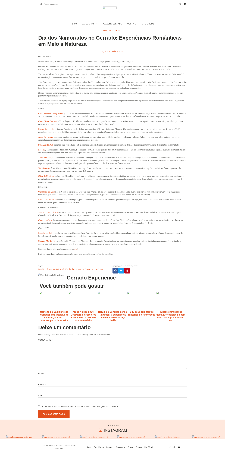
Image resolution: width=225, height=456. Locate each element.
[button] (115, 270)
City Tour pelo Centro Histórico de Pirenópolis (141, 313)
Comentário (45, 340)
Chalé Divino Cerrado (47, 121)
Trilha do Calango (45, 157)
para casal (95, 269)
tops (101, 269)
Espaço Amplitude (46, 129)
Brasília (41, 269)
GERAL (118, 30)
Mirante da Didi (45, 233)
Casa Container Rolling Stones (50, 113)
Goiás (87, 269)
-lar (43, 149)
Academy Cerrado (112, 24)
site (75, 248)
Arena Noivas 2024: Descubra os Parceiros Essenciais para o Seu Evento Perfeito (83, 316)
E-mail (42, 384)
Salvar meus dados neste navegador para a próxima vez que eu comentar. (80, 407)
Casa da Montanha (46, 241)
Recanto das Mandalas (47, 199)
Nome (41, 373)
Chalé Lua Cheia (45, 220)
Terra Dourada (44, 168)
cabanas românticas (53, 269)
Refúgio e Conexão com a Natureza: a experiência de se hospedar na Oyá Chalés (112, 316)
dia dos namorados (76, 269)
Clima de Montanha (46, 176)
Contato (132, 24)
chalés (65, 269)
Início (74, 24)
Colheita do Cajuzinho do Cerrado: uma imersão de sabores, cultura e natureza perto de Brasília (54, 316)
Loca (40, 149)
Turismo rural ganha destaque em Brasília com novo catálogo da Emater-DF (170, 316)
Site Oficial (148, 24)
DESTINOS (108, 30)
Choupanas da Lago (46, 191)
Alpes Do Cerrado (45, 137)
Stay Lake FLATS (46, 144)
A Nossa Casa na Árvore (48, 212)
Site (40, 396)
